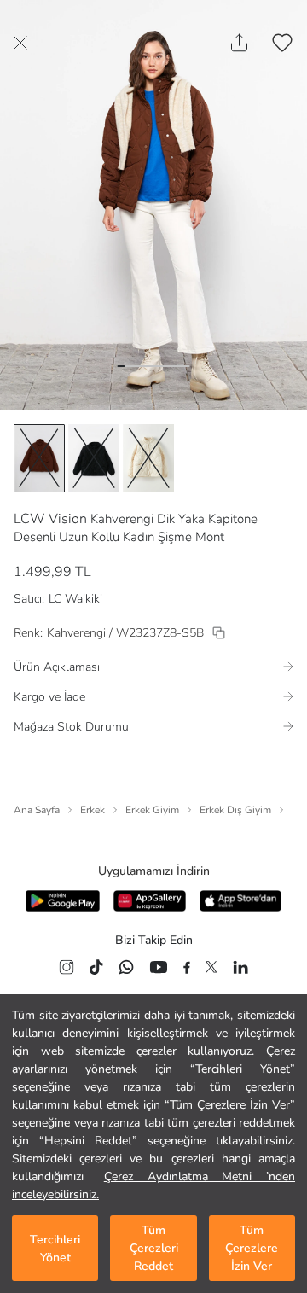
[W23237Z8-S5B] (219, 633)
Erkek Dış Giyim (235, 810)
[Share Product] (239, 43)
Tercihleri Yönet (55, 1249)
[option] (39, 458)
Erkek (92, 810)
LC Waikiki (75, 599)
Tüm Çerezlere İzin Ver (251, 1248)
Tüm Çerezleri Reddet (154, 1248)
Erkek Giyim (152, 810)
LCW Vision (50, 519)
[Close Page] (20, 43)
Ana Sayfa (37, 810)
